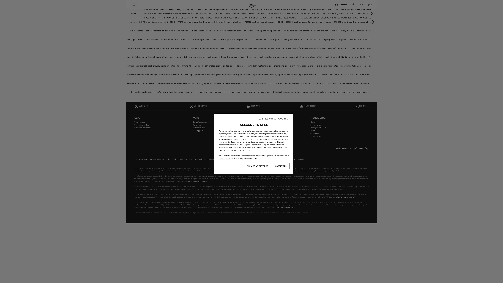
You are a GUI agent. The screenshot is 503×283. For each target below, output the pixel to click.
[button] (275, 119)
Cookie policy (224, 158)
